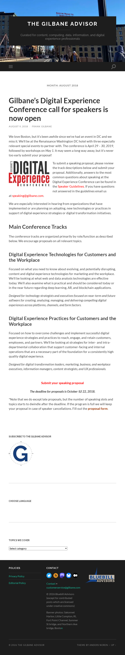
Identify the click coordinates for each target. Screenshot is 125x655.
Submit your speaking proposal (62, 383)
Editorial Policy (17, 582)
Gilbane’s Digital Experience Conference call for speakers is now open (58, 109)
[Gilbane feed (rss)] (55, 577)
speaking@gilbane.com (27, 196)
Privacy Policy (16, 576)
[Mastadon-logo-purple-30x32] (62, 577)
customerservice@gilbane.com (63, 587)
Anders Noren (99, 645)
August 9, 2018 (18, 126)
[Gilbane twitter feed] (49, 577)
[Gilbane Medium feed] (75, 577)
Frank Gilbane (42, 126)
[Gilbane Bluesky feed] (68, 577)
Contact (51, 583)
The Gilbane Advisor (63, 24)
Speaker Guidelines (71, 186)
